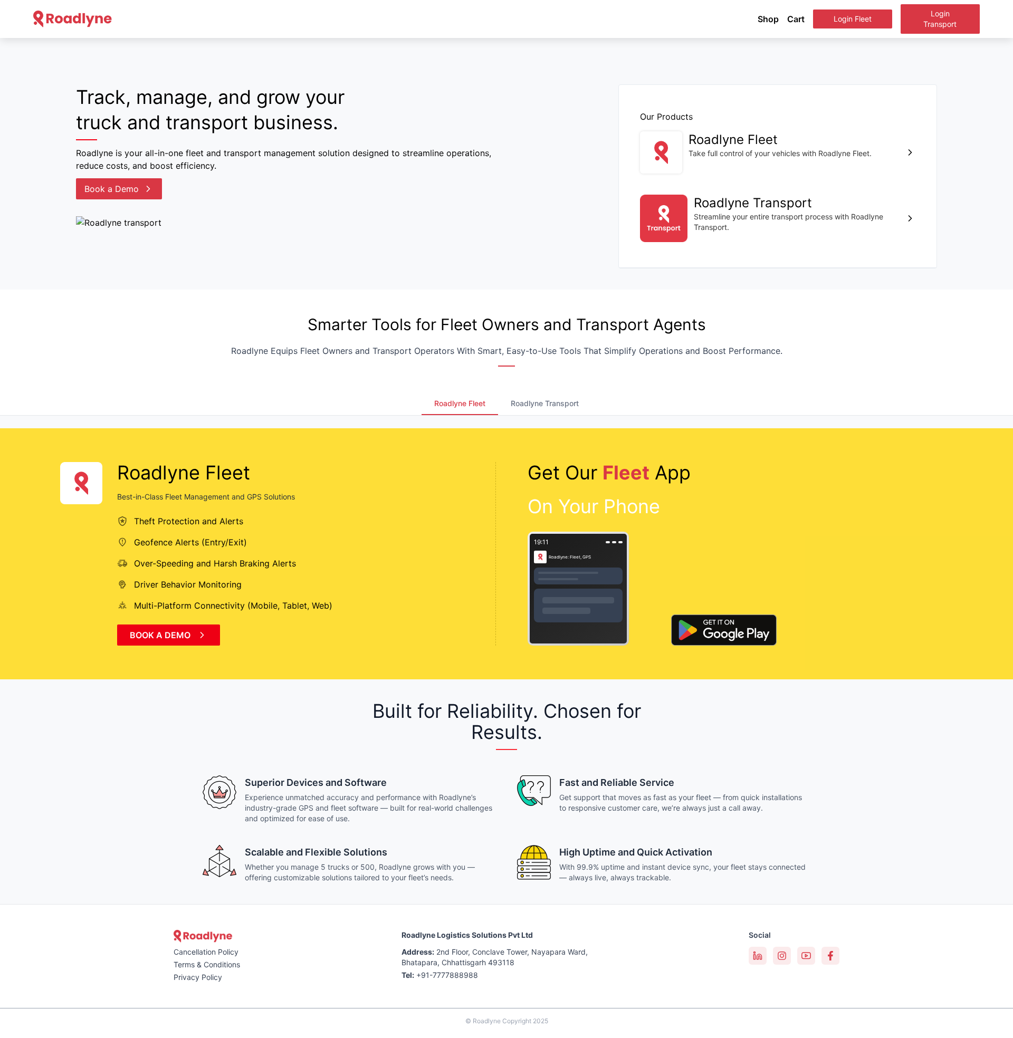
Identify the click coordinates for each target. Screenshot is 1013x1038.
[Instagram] (782, 956)
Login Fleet (853, 18)
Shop (768, 19)
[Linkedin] (758, 956)
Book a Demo (111, 189)
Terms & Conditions (207, 964)
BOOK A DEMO (160, 635)
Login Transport (940, 18)
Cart (796, 19)
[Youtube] (806, 956)
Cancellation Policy (206, 951)
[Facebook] (830, 956)
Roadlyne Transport (545, 403)
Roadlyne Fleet (459, 403)
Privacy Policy (198, 977)
